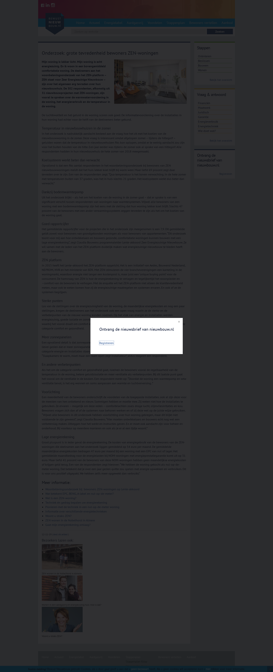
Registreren (106, 343)
